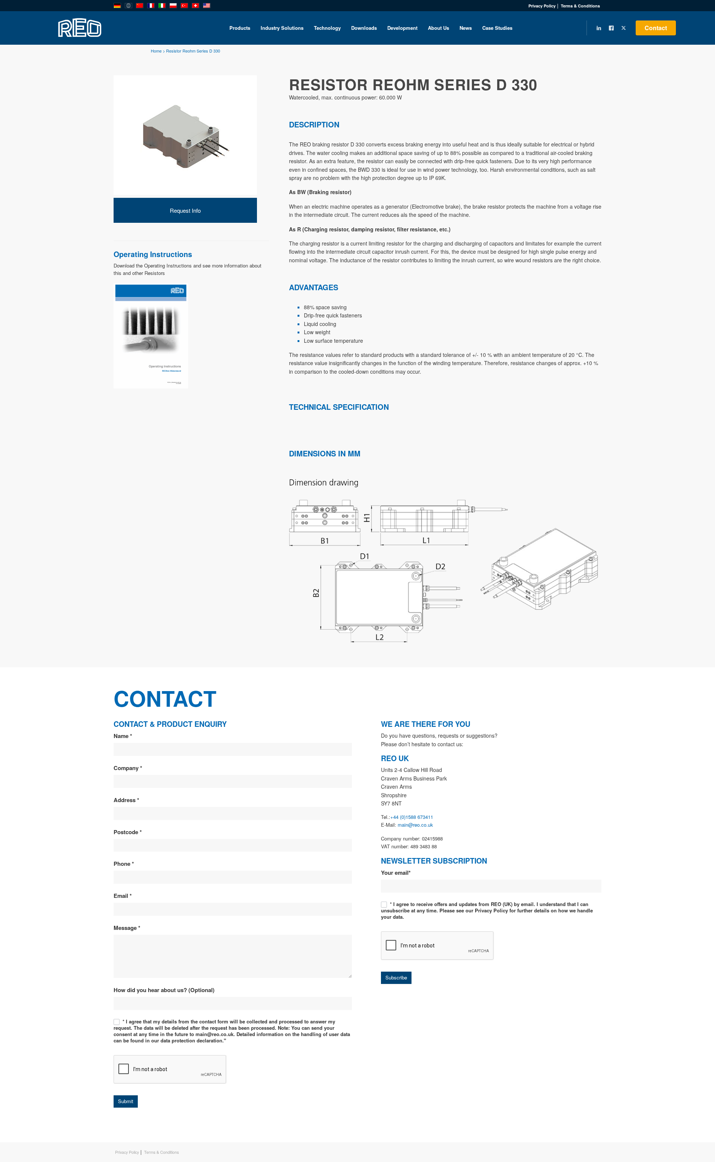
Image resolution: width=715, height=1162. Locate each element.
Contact (656, 27)
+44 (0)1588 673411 (411, 816)
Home (156, 51)
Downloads (364, 27)
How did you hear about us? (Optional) (164, 990)
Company (128, 768)
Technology (327, 27)
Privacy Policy (542, 6)
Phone (124, 863)
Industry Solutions (282, 27)
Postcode (128, 832)
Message (127, 928)
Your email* (396, 872)
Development (402, 27)
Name (123, 736)
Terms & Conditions (580, 6)
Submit (125, 1101)
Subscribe (396, 977)
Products (239, 27)
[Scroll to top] (679, 1130)
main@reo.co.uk (415, 824)
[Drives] (151, 335)
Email (123, 896)
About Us (438, 27)
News (466, 27)
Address (126, 800)
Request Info (185, 210)
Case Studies (497, 27)
